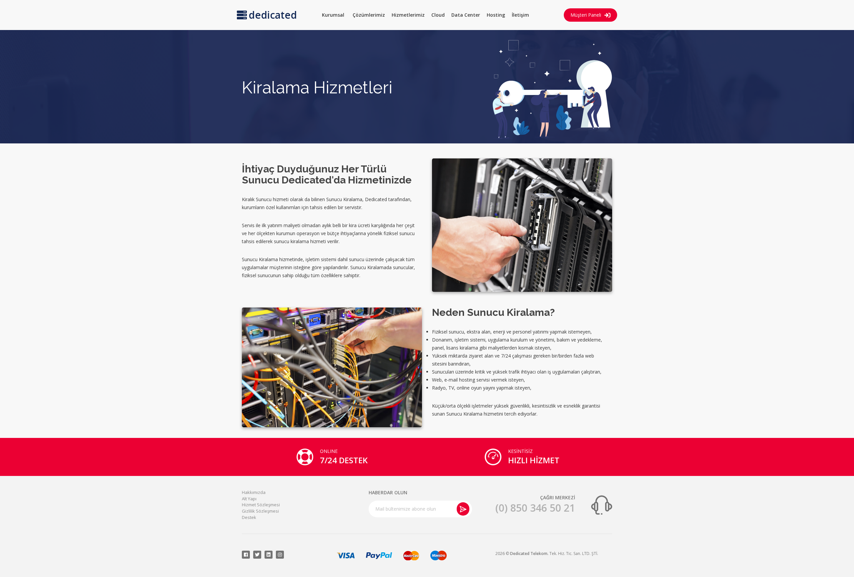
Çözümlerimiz (369, 15)
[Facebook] (246, 555)
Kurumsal (333, 15)
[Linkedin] (269, 555)
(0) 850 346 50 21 (535, 508)
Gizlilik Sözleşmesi (260, 511)
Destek (249, 517)
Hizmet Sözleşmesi (261, 505)
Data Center (465, 15)
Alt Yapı (249, 499)
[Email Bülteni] (463, 509)
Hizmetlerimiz (408, 15)
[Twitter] (257, 555)
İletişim (520, 15)
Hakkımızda (254, 492)
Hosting (496, 15)
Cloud (438, 15)
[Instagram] (280, 555)
